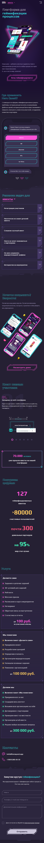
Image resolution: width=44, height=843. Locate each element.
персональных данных (32, 823)
